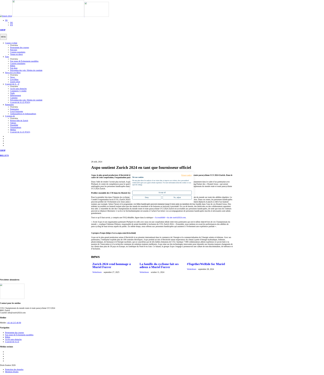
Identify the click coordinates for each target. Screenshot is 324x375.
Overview (14, 45)
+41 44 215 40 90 (14, 323)
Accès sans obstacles (13, 339)
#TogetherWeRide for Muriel (206, 264)
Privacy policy (186, 175)
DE (11, 23)
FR (6, 20)
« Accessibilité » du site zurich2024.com (169, 217)
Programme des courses (14, 332)
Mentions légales (11, 372)
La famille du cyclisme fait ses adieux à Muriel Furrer (159, 265)
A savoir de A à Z (12, 342)
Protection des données (14, 369)
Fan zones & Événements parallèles (19, 335)
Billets (7, 337)
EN (11, 25)
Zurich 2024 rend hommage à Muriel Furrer (111, 265)
